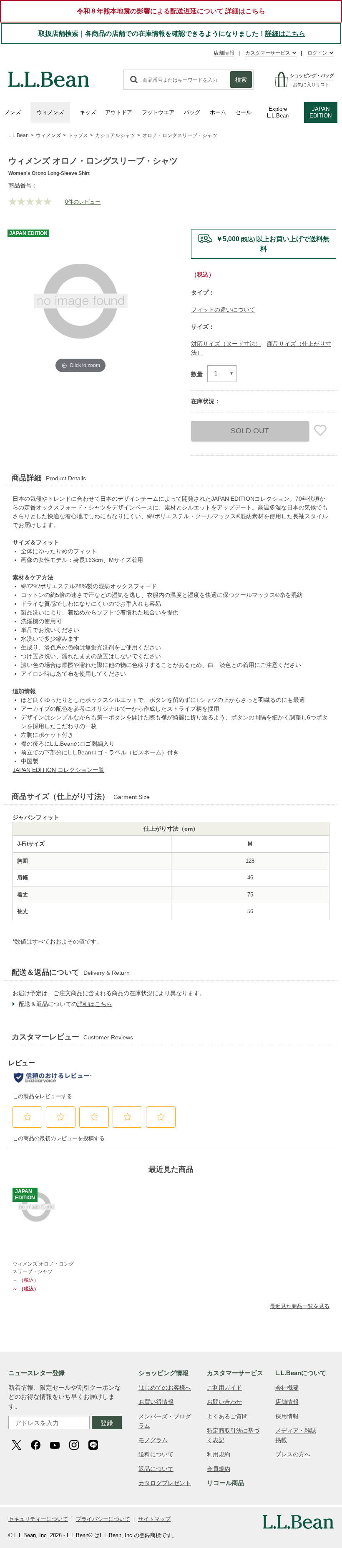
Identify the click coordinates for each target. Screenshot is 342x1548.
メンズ (13, 112)
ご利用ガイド (224, 1387)
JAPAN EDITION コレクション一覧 (58, 770)
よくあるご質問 (227, 1416)
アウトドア (118, 112)
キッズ (88, 112)
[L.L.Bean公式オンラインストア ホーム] (48, 75)
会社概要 (287, 1387)
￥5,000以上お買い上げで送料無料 (272, 243)
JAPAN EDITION (320, 112)
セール (243, 112)
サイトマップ (154, 1519)
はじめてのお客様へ (164, 1387)
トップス (78, 135)
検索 (241, 79)
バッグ (192, 112)
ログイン (317, 53)
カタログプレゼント (164, 1483)
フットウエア (158, 112)
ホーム (218, 112)
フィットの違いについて (223, 309)
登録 (107, 1422)
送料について (156, 1454)
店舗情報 (224, 53)
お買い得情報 (156, 1401)
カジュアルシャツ (115, 135)
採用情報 (287, 1416)
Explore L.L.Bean (278, 112)
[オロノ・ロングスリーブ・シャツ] (44, 1207)
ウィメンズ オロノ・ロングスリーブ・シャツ (43, 1267)
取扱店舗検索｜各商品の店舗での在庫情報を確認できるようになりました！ (171, 33)
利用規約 (218, 1454)
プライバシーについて (103, 1519)
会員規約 (218, 1469)
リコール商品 (225, 1482)
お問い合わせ (224, 1401)
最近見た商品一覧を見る (299, 1306)
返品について (156, 1469)
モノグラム (153, 1440)
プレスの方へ (292, 1454)
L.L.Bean (18, 135)
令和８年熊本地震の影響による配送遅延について (171, 11)
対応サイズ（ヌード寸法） (226, 343)
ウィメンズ (50, 112)
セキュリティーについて (38, 1519)
